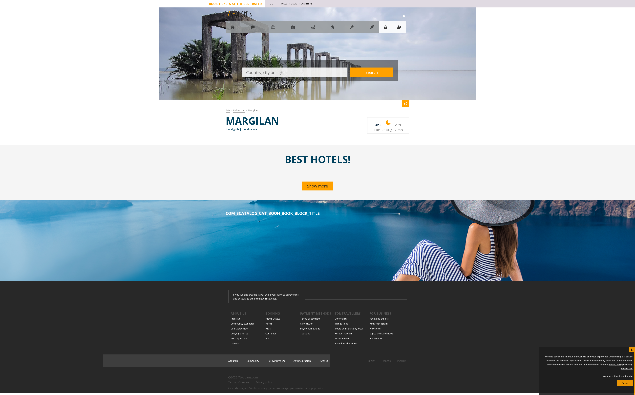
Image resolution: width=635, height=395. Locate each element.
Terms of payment (310, 318)
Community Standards (242, 323)
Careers (235, 343)
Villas (294, 3)
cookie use (627, 368)
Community (341, 318)
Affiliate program (379, 323)
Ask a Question (239, 338)
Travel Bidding (342, 338)
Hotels (283, 3)
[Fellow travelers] (332, 28)
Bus (267, 338)
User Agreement (239, 328)
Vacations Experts (379, 318)
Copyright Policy (239, 333)
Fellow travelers (276, 360)
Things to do (341, 323)
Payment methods (310, 328)
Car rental (306, 3)
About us (233, 360)
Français (386, 360)
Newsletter (375, 328)
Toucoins (305, 333)
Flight (272, 3)
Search (371, 72)
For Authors (376, 338)
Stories (324, 360)
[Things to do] (273, 28)
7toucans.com (248, 377)
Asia (228, 110)
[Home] (232, 28)
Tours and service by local (349, 328)
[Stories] (372, 28)
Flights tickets (272, 318)
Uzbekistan (239, 110)
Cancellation (306, 323)
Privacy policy (263, 382)
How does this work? (346, 343)
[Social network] (253, 28)
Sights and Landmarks (381, 333)
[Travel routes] (313, 28)
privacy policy (616, 364)
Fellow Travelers (343, 333)
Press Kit (235, 318)
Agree (625, 383)
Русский (401, 360)
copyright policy (315, 388)
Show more (317, 186)
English (372, 360)
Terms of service (238, 382)
